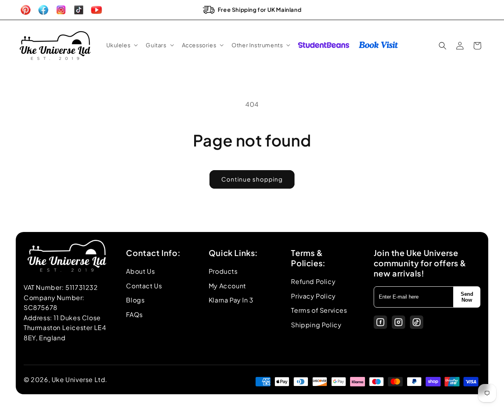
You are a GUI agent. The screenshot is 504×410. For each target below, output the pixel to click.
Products (223, 271)
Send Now (467, 297)
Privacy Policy (313, 296)
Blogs (135, 300)
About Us (140, 271)
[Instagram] (398, 322)
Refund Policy (313, 281)
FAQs (134, 314)
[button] (121, 45)
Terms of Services (319, 310)
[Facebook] (380, 322)
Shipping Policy (316, 325)
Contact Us (144, 286)
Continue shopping (252, 179)
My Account (227, 286)
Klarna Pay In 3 (231, 300)
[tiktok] (416, 322)
